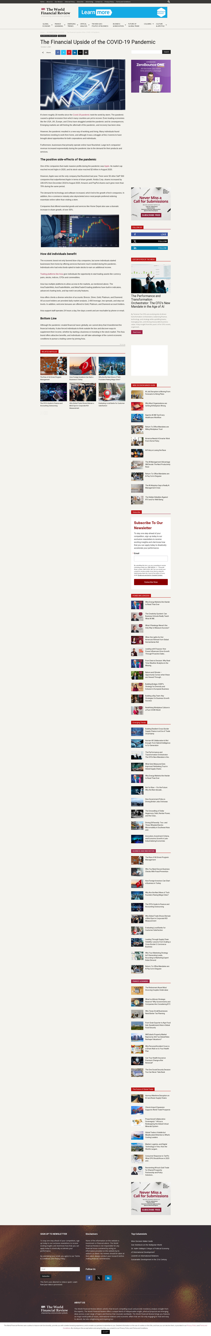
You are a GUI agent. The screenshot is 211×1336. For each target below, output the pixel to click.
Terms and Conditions (123, 2)
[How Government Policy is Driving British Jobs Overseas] (137, 802)
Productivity (61, 36)
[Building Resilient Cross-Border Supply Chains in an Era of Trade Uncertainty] (137, 732)
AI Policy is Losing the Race (155, 450)
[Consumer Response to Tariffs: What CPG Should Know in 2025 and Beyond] (137, 1159)
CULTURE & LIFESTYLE (160, 25)
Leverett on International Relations (145, 1256)
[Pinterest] (69, 52)
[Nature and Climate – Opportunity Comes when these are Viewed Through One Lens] (137, 675)
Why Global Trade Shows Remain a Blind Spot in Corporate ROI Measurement (81, 405)
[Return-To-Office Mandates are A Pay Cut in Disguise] (137, 476)
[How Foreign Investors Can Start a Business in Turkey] (82, 366)
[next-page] (45, 413)
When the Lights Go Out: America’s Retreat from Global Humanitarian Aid (157, 639)
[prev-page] (41, 413)
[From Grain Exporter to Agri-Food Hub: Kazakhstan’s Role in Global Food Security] (137, 1026)
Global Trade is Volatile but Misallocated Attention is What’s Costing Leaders (157, 1134)
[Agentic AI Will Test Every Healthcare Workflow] (137, 418)
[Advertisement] (149, 360)
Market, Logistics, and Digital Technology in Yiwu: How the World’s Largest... (156, 1146)
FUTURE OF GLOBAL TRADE (133, 25)
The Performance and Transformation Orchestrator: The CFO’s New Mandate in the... (157, 754)
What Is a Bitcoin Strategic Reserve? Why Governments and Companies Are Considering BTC (157, 1001)
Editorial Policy (70, 2)
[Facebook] (57, 52)
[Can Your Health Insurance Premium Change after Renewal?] (137, 1061)
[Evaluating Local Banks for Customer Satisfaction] (112, 392)
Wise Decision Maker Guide (142, 1241)
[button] (169, 2)
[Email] (80, 52)
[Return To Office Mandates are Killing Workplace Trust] (137, 430)
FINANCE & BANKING (59, 25)
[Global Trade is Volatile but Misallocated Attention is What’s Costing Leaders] (137, 1135)
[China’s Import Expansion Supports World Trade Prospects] (137, 1110)
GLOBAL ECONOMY (46, 25)
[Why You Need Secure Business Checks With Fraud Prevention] (137, 872)
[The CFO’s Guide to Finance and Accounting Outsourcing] (53, 392)
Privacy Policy (109, 2)
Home (42, 2)
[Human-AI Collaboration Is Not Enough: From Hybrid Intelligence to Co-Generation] (137, 743)
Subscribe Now (151, 582)
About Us (50, 2)
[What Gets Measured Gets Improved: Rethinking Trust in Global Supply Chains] (137, 767)
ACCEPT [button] (106, 1332)
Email (136, 553)
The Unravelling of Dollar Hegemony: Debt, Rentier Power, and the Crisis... (157, 813)
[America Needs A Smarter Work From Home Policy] (137, 441)
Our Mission (59, 2)
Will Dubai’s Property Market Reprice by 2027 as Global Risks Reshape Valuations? (157, 1036)
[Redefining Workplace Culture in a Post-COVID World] (137, 710)
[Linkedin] (74, 52)
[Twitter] (63, 52)
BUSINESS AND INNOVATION (143, 851)
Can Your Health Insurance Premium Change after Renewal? (155, 1060)
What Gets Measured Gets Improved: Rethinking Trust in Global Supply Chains (156, 766)
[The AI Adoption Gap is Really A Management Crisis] (137, 488)
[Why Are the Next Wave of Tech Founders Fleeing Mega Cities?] (112, 366)
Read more (137, 332)
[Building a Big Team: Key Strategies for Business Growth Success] (137, 699)
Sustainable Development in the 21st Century (149, 1259)
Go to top (122, 344)
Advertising (89, 2)
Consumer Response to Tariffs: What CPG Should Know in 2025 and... (157, 1158)
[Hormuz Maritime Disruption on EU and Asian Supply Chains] (137, 1098)
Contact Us (98, 2)
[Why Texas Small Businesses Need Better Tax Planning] (137, 1014)
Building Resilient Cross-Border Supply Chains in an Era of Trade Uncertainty (157, 731)
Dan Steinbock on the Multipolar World (146, 1245)
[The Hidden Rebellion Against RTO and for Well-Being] (137, 500)
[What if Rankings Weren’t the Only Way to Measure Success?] (137, 628)
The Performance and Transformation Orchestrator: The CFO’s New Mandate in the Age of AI (150, 301)
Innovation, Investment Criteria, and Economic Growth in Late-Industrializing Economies (157, 838)
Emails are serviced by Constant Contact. (150, 575)
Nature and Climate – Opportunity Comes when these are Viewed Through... (157, 674)
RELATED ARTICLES (49, 352)
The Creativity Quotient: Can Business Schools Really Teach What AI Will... (157, 616)
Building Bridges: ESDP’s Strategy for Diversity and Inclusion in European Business (157, 686)
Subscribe (80, 2)
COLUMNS (147, 24)
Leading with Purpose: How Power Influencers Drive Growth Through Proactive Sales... (157, 651)
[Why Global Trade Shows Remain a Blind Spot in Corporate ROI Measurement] (82, 392)
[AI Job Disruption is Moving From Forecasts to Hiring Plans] (137, 394)
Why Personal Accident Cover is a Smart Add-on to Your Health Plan (157, 1048)
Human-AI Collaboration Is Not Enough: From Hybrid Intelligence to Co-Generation (157, 743)
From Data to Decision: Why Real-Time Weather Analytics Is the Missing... (158, 663)
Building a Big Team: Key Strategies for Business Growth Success (157, 698)
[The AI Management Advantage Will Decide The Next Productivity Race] (137, 465)
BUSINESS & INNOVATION (118, 25)
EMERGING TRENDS (72, 25)
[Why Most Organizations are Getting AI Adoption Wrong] (137, 406)
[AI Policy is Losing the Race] (137, 453)
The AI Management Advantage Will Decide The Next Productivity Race (157, 464)
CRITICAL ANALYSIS (83, 25)
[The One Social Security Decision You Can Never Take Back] (137, 1072)
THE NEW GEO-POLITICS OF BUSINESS (100, 25)
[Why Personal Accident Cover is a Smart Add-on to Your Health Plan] (137, 1049)
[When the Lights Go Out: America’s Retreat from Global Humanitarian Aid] (137, 640)
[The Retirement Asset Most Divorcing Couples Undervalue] (137, 990)
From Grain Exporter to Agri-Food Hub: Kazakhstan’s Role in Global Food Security (158, 1025)
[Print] (86, 52)
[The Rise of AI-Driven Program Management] (53, 366)
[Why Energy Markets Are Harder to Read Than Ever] (137, 605)
